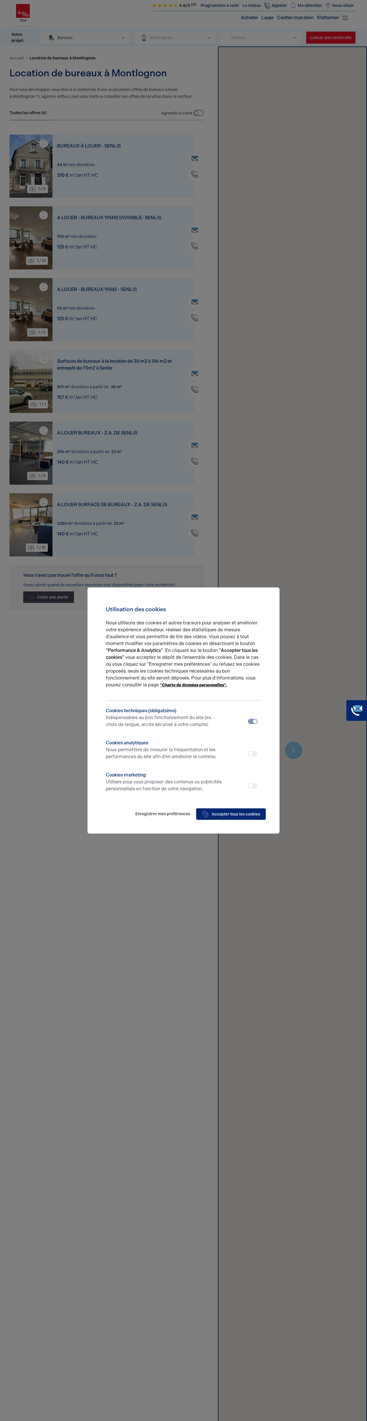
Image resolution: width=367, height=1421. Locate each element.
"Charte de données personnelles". (193, 685)
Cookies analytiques (161, 749)
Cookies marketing (164, 781)
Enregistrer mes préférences (162, 814)
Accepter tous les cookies (236, 814)
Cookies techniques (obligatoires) (160, 717)
